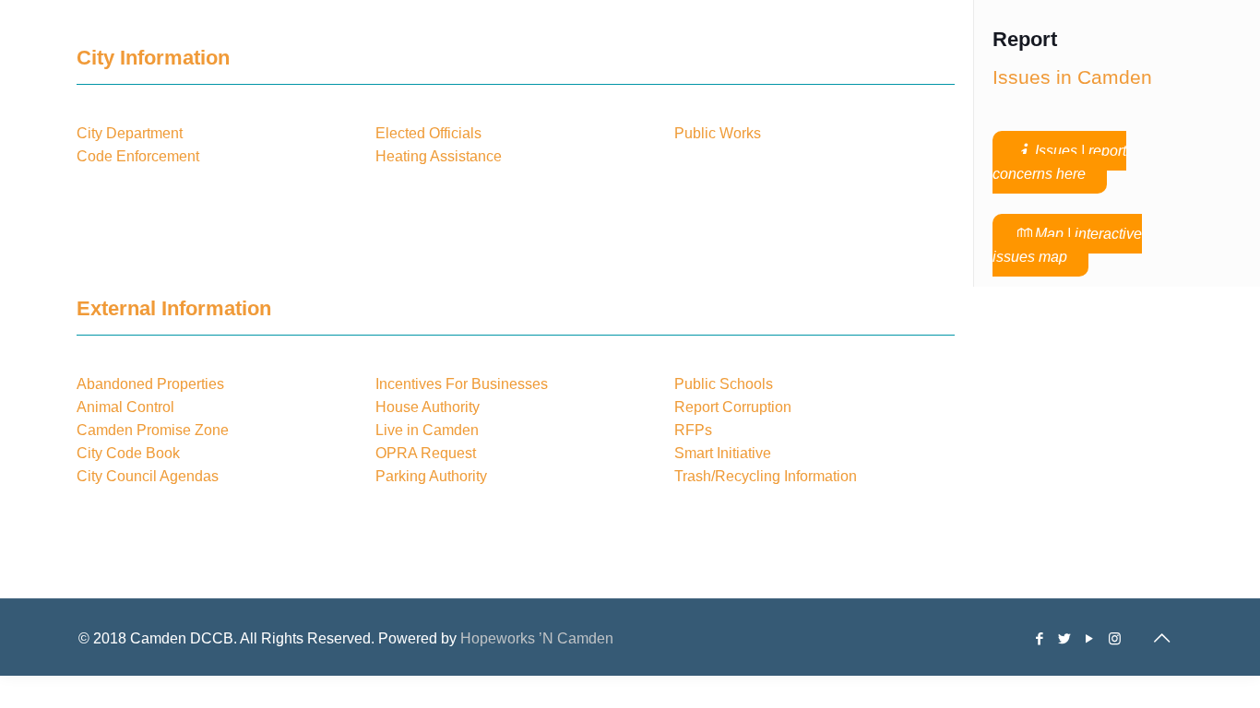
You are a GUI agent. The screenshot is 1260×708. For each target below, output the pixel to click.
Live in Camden (427, 430)
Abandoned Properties (150, 384)
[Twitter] (1065, 638)
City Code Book (128, 453)
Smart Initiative (722, 453)
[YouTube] (1090, 638)
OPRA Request (425, 453)
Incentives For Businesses (461, 384)
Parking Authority (431, 476)
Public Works (717, 133)
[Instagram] (1114, 638)
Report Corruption (732, 407)
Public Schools (723, 384)
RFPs (693, 430)
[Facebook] (1040, 638)
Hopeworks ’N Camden (536, 638)
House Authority (427, 407)
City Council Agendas (148, 476)
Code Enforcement (140, 156)
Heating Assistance (438, 156)
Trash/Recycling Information (765, 476)
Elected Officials (428, 133)
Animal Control (125, 407)
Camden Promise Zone (153, 430)
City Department (130, 133)
